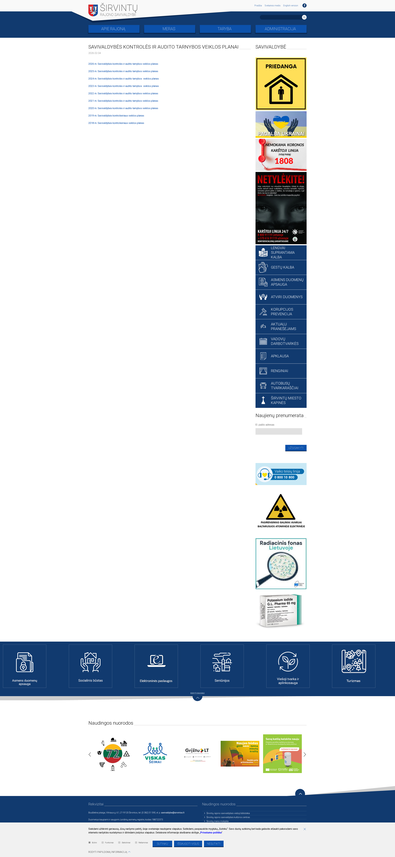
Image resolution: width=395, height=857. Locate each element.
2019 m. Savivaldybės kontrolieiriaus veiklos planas (116, 115)
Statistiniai (126, 843)
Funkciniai (109, 843)
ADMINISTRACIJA (280, 29)
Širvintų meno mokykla (217, 821)
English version (290, 5)
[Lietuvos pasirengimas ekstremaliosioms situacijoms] (112, 753)
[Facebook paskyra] (304, 5)
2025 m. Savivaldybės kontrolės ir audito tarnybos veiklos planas (123, 71)
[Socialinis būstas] (99, 666)
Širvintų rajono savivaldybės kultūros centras (228, 817)
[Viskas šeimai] (155, 753)
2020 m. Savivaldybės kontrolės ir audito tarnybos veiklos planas (123, 108)
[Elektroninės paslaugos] (165, 666)
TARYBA (225, 29)
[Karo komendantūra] (240, 754)
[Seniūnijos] (230, 666)
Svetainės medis (273, 5)
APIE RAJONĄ (113, 29)
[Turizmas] (362, 666)
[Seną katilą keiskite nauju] (282, 753)
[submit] (304, 17)
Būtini (94, 843)
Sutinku (162, 843)
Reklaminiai (143, 843)
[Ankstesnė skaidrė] (88, 753)
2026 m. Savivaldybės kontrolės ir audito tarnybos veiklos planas (123, 63)
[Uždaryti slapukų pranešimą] (306, 829)
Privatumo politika (211, 832)
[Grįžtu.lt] (197, 753)
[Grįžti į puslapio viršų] (300, 794)
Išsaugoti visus (188, 843)
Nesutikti (213, 843)
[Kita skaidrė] (304, 753)
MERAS (169, 29)
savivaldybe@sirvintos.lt (172, 812)
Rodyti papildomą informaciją (107, 852)
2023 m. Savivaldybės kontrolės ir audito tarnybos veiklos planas (123, 86)
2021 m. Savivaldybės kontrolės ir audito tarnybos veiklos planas (123, 100)
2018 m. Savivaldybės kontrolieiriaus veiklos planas (116, 123)
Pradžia (258, 5)
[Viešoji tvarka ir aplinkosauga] (296, 666)
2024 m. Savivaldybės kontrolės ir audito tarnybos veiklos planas (123, 78)
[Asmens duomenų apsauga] (33, 666)
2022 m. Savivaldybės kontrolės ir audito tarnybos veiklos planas (123, 93)
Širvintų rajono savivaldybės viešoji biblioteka (228, 813)
